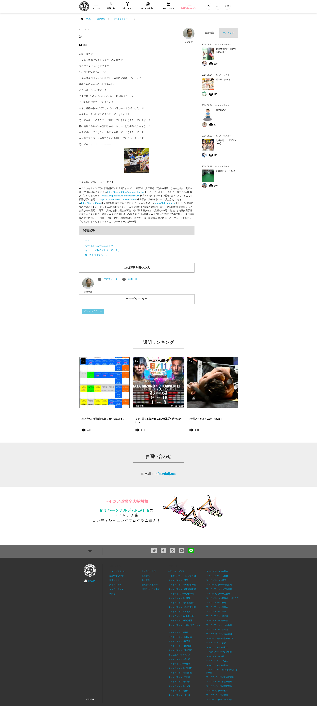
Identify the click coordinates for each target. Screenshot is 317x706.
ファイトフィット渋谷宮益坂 (181, 603)
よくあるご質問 (149, 571)
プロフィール (111, 279)
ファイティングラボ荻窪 (179, 598)
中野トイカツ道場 (176, 571)
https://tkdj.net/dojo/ (165, 203)
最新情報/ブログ (116, 576)
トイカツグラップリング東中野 (182, 576)
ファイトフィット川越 (216, 643)
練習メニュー (115, 585)
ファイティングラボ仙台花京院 (220, 677)
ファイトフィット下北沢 (179, 611)
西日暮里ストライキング (179, 655)
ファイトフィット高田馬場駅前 (182, 589)
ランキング (228, 32)
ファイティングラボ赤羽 (179, 664)
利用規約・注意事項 (150, 589)
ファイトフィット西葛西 (179, 681)
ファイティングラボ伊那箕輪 (219, 686)
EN (209, 6)
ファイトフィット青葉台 (217, 620)
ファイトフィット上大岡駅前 (219, 625)
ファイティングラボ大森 (179, 686)
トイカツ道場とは (117, 571)
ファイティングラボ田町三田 (181, 616)
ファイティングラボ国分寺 (218, 594)
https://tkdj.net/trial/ (91, 203)
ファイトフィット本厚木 (217, 607)
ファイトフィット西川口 (217, 629)
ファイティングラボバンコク (219, 699)
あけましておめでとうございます (102, 250)
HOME (88, 19)
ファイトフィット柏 (215, 656)
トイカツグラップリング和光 (219, 652)
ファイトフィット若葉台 (217, 576)
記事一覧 (132, 279)
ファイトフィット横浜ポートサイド (222, 598)
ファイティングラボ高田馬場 (181, 594)
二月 (87, 241)
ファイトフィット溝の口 (217, 616)
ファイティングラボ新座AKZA (219, 638)
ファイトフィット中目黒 (179, 677)
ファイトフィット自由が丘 (180, 637)
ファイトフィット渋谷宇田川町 (182, 607)
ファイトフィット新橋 (178, 632)
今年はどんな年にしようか (99, 245)
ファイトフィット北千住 (179, 695)
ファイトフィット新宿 (178, 580)
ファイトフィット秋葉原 (179, 641)
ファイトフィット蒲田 (178, 690)
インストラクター (120, 19)
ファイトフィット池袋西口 (180, 646)
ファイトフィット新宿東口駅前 (182, 585)
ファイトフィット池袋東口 (180, 650)
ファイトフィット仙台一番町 (219, 681)
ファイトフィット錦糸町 (179, 659)
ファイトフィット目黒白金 (180, 673)
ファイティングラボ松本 (217, 690)
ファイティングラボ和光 (217, 647)
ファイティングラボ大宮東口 (219, 634)
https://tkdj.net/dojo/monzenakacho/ (125, 192)
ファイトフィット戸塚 (216, 611)
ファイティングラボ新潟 (217, 665)
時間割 (112, 594)
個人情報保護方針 (150, 585)
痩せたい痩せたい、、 (96, 255)
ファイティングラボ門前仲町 (219, 585)
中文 (218, 6)
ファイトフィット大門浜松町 (219, 589)
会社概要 (146, 580)
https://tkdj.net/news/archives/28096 (118, 199)
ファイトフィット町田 (216, 580)
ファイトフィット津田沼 (217, 661)
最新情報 (101, 19)
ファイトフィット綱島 (216, 603)
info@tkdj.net (165, 474)
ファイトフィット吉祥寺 (217, 571)
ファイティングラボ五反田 (180, 668)
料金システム (115, 580)
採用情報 (146, 576)
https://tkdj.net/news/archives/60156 (121, 195)
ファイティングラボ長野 (217, 695)
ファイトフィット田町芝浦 (180, 620)
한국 (227, 6)
